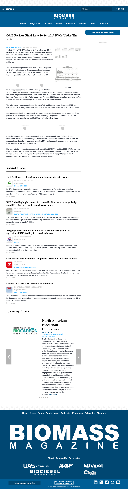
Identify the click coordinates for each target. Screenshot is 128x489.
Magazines (35, 23)
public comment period (17, 136)
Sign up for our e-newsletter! (103, 32)
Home (23, 23)
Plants (59, 23)
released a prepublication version (25, 68)
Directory (103, 23)
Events (82, 23)
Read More (10, 196)
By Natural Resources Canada (28, 287)
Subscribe (90, 413)
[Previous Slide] (8, 356)
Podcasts (70, 23)
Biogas (16, 186)
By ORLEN (18, 262)
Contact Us (61, 458)
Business (23, 186)
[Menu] (3, 9)
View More (52, 373)
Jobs (92, 23)
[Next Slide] (78, 356)
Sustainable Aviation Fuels (24, 214)
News (33, 413)
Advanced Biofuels (43, 214)
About (51, 458)
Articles (48, 23)
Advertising (74, 458)
